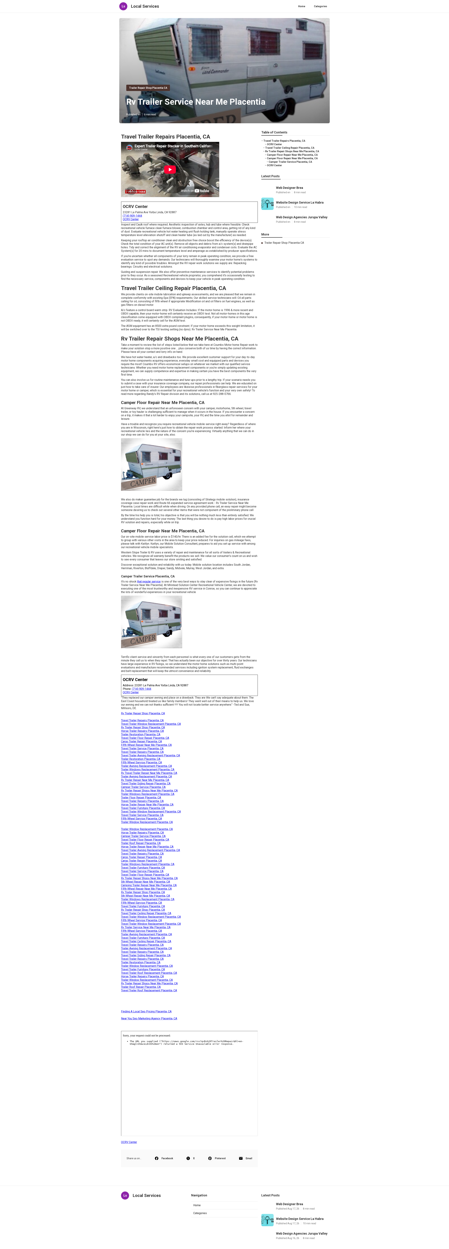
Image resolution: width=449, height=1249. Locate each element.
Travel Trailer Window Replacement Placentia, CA (151, 724)
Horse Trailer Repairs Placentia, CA (142, 731)
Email (249, 1158)
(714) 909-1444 (132, 215)
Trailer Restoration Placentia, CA (140, 734)
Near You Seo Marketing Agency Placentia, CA (149, 1018)
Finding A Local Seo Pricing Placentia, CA (146, 1011)
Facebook (167, 1158)
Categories (320, 6)
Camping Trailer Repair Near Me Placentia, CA (149, 885)
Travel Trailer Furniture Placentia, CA (143, 808)
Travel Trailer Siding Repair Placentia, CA (145, 783)
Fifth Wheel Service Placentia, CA (141, 762)
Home (301, 6)
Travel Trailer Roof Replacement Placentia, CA (149, 973)
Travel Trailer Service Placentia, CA (142, 748)
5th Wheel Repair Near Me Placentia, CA (145, 881)
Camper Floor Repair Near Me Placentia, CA (292, 154)
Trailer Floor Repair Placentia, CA (141, 797)
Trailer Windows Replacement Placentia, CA (147, 769)
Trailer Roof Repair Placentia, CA (141, 843)
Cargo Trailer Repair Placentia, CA (141, 741)
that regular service (149, 581)
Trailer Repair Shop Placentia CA (148, 87)
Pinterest (220, 1158)
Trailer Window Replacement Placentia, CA (147, 822)
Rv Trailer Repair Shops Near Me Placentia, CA (149, 790)
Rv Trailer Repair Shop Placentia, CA (143, 713)
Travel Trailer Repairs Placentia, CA (142, 720)
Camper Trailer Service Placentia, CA (143, 787)
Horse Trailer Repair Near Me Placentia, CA (147, 804)
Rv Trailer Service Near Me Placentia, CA (145, 927)
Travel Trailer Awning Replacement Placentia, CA (150, 755)
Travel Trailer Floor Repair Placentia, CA (145, 738)
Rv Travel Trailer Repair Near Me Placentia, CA (149, 773)
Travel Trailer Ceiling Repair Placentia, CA (146, 913)
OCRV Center (131, 219)
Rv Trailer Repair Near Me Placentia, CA (145, 780)
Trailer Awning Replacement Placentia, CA (146, 766)
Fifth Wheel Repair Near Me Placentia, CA (146, 745)
